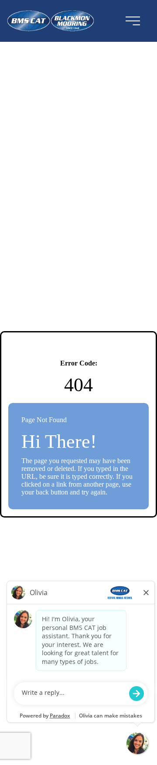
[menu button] (133, 21)
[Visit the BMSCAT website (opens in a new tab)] (53, 21)
